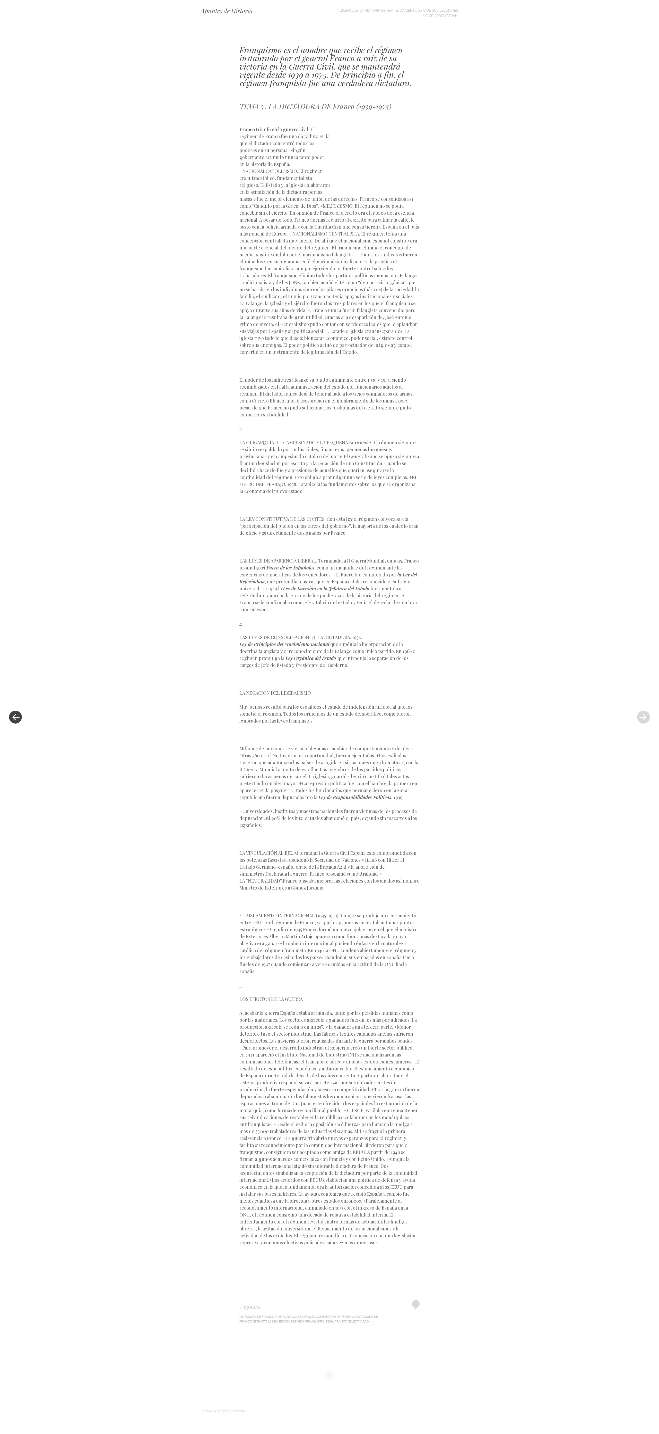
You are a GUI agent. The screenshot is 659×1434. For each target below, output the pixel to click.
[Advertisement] (375, 156)
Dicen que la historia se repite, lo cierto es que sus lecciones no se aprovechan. (399, 13)
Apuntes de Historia (227, 11)
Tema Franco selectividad (347, 1321)
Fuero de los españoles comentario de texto (313, 1317)
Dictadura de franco (256, 1317)
